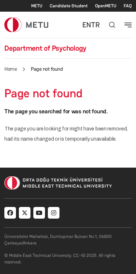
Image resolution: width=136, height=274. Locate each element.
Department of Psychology (45, 48)
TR (95, 25)
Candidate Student (69, 6)
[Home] (26, 24)
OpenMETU (105, 6)
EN (86, 25)
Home (10, 69)
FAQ (128, 6)
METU (36, 6)
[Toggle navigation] (128, 25)
